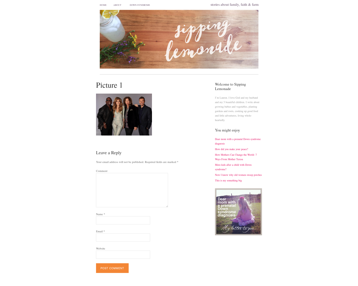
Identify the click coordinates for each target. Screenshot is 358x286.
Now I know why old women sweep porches (238, 175)
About (117, 4)
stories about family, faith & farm (235, 4)
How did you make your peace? (231, 149)
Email (100, 231)
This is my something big (228, 180)
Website (100, 248)
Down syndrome (140, 4)
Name (100, 214)
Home (103, 4)
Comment (101, 171)
